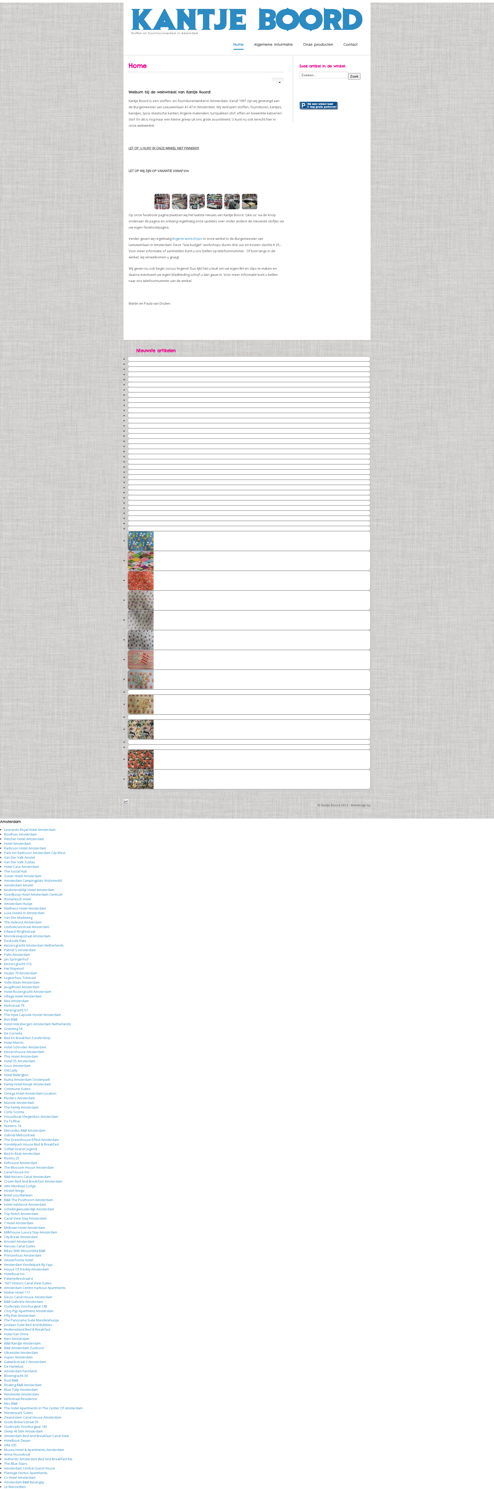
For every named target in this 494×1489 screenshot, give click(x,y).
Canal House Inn (16, 1172)
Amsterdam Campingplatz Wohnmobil (33, 880)
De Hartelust (13, 1366)
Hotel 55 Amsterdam (19, 1061)
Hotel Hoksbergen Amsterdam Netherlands (37, 1024)
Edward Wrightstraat (19, 931)
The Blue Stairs (15, 1463)
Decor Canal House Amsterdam (28, 1297)
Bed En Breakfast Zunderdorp (27, 1038)
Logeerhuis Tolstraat (20, 977)
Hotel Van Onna (16, 1334)
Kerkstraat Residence (20, 1398)
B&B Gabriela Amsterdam (23, 1301)
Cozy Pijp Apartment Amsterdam (29, 1311)
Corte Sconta (14, 1112)
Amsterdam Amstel (18, 885)
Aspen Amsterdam (18, 1357)
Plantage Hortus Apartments (26, 1472)
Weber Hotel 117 (17, 1292)
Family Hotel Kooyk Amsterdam (27, 1084)
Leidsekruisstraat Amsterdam (26, 926)
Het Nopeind (14, 968)
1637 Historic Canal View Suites (28, 1283)
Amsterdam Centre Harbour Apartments (35, 1287)
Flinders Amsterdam (19, 1098)
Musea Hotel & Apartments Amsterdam (34, 1449)
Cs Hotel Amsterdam (20, 1477)
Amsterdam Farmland (20, 1371)
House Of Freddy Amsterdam (26, 1269)
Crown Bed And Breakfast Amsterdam (33, 1181)
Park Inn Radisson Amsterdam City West (34, 852)
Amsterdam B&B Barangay (24, 1482)
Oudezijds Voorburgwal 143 (25, 1426)
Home (238, 44)
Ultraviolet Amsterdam (21, 1352)
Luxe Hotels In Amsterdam (24, 913)
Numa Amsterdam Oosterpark (27, 1079)
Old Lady (10, 1070)
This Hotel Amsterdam (21, 1056)
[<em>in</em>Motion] (246, 18)
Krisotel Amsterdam (19, 1241)
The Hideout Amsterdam (23, 922)
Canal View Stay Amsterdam (25, 1218)
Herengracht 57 (16, 1010)
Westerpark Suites (18, 1412)
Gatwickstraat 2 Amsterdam (25, 1361)
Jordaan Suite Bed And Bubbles (28, 1324)
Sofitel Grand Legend (20, 1149)
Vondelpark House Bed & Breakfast (31, 1144)
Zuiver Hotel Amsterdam (22, 876)
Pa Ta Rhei (12, 1121)
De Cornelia (13, 1033)
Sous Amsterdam (17, 1065)
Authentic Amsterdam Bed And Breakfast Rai (38, 1459)
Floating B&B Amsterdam (23, 1385)
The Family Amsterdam (21, 1107)
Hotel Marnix (14, 1042)
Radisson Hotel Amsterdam (25, 848)
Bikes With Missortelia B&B (24, 1250)
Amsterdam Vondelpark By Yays (28, 1264)
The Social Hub (15, 871)
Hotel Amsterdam (17, 843)
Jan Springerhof (16, 959)
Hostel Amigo (14, 1190)
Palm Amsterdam (17, 954)
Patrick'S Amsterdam (20, 950)
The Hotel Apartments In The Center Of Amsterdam (43, 1408)
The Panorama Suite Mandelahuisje (31, 1320)
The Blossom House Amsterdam (29, 1167)
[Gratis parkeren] (318, 105)
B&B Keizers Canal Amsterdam (27, 1176)
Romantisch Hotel (17, 899)
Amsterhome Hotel (18, 1260)
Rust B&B (11, 1380)
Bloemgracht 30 (16, 1375)
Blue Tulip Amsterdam (21, 1389)
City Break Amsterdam (21, 1236)
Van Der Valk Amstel (19, 857)
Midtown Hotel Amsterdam (24, 1227)
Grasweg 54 (13, 1028)
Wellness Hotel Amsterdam (25, 908)
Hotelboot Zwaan (17, 1440)
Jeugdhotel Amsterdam (21, 987)
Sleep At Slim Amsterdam (23, 1431)
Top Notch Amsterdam (21, 1213)
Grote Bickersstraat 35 (21, 1422)
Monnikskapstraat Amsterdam (27, 936)
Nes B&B (10, 1403)
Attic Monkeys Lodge (20, 1186)
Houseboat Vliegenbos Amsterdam (31, 1116)
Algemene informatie (273, 44)
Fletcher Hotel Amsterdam (24, 839)
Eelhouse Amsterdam (20, 1162)
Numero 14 (12, 1125)
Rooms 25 (11, 1158)
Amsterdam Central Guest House (29, 1468)
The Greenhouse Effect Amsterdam (31, 1139)
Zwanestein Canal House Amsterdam (32, 1417)
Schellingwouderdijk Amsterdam (29, 1209)
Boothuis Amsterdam (20, 834)
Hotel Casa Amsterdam (21, 866)
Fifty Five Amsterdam (20, 1315)
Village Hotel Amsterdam (23, 996)
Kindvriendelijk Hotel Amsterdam (29, 889)
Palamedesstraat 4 (18, 1278)
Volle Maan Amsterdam (22, 982)
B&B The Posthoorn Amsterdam (28, 1199)
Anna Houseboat (17, 1454)
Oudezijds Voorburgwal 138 (25, 1306)
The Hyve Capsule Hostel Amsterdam (32, 1014)
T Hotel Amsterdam (18, 1223)
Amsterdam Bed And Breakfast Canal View (36, 1435)
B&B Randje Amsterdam (22, 1343)
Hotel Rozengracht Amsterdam (27, 991)
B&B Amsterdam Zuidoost (24, 1348)
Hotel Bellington (16, 1075)
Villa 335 (10, 1445)
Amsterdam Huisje (18, 903)
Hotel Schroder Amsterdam (25, 1047)
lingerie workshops (187, 238)
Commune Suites (17, 1088)
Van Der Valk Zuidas (19, 862)
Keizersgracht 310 (17, 963)
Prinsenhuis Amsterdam (22, 1255)
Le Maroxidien (15, 1486)
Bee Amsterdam (16, 1000)
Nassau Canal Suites (20, 1246)
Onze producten (318, 44)
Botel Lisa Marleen (18, 1195)
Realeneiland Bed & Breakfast (27, 1329)
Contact (350, 44)
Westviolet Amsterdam (21, 1394)
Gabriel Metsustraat (19, 1135)
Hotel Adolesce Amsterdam (25, 1204)
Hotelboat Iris (14, 1274)
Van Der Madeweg (18, 917)
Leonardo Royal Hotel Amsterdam (30, 829)
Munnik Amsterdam (19, 1102)
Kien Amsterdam (16, 1338)
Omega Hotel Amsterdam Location (30, 1093)
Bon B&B (10, 1019)
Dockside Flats (15, 940)
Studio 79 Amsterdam (20, 973)
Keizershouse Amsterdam (24, 1051)
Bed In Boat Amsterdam (22, 1153)
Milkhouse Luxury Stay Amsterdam (30, 1232)
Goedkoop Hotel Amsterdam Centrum (33, 894)
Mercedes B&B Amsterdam (25, 1130)
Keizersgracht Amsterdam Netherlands (34, 945)
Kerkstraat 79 (14, 1005)
